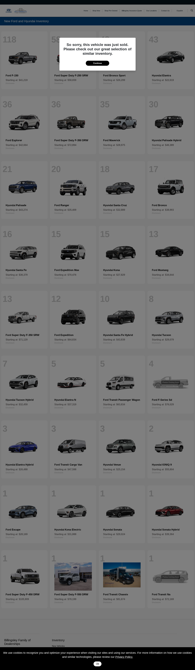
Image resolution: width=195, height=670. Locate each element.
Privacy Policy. (124, 656)
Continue (97, 63)
